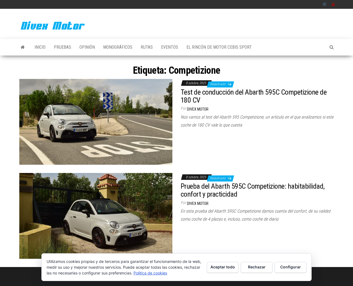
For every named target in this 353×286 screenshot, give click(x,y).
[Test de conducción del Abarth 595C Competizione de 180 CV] (95, 121)
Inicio (40, 47)
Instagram (324, 4)
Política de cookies (150, 273)
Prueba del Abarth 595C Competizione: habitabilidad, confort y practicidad (252, 190)
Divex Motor (197, 109)
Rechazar (257, 267)
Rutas (147, 47)
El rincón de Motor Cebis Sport (219, 47)
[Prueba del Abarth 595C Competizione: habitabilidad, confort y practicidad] (95, 215)
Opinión (87, 47)
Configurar (290, 267)
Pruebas (62, 47)
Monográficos (117, 47)
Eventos (169, 47)
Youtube (333, 4)
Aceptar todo (222, 267)
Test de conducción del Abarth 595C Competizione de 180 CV (254, 96)
